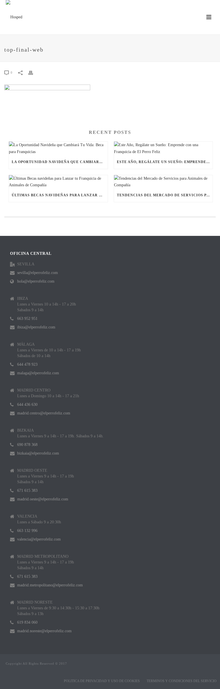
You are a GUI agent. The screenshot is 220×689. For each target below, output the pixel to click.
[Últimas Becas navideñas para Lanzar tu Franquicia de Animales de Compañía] (58, 181)
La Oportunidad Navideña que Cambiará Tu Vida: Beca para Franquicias (60, 162)
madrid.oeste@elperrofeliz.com (42, 499)
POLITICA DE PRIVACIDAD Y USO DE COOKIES (102, 681)
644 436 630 (27, 404)
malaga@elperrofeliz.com (38, 373)
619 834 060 (27, 622)
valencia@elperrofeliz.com (39, 539)
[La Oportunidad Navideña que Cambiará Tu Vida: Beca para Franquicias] (58, 148)
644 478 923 (27, 364)
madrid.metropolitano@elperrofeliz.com (50, 585)
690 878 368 (27, 445)
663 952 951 (27, 318)
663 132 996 (27, 531)
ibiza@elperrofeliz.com (36, 327)
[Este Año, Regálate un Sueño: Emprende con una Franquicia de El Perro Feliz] (163, 148)
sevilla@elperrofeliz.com (37, 273)
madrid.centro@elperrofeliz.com (43, 413)
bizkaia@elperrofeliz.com (38, 453)
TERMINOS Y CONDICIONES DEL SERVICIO (182, 681)
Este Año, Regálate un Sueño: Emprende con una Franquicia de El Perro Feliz (165, 162)
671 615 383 (27, 490)
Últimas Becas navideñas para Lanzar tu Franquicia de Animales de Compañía (60, 195)
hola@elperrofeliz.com (35, 281)
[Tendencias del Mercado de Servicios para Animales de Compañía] (163, 181)
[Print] (33, 72)
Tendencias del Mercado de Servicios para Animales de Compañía (165, 195)
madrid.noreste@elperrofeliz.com (44, 631)
